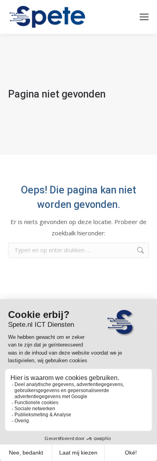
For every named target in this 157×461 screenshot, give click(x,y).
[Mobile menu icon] (144, 17)
